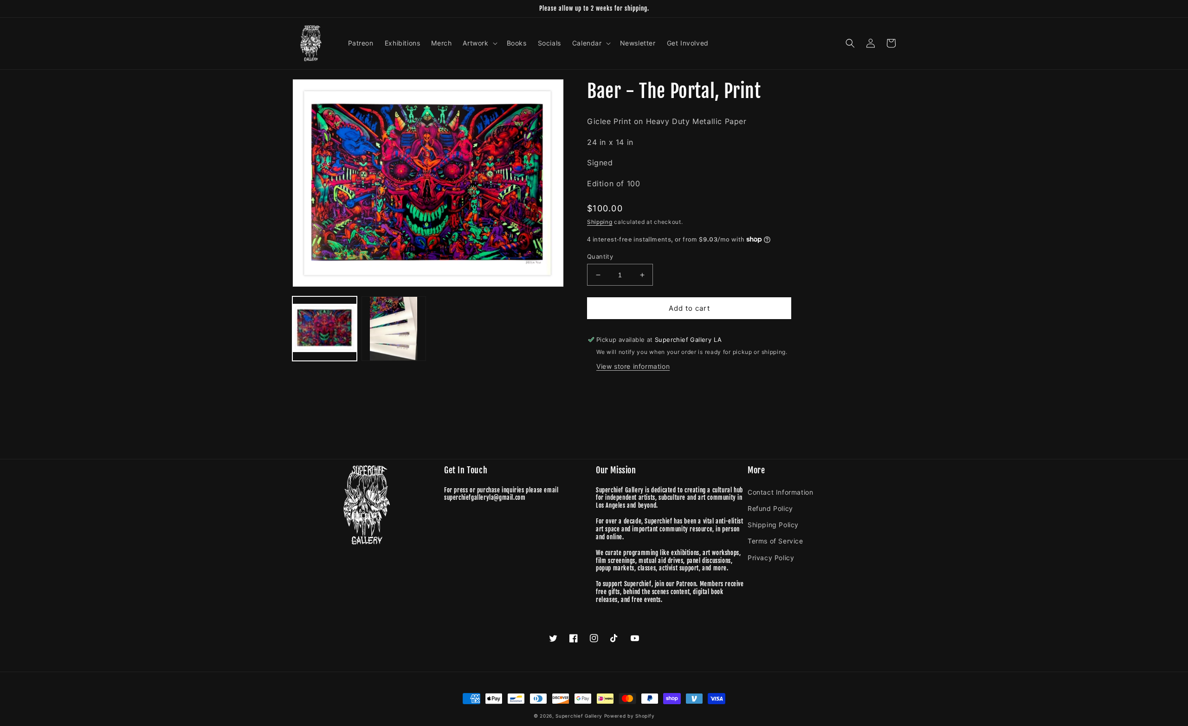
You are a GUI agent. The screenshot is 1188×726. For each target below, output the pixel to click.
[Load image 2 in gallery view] (394, 328)
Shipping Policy (773, 525)
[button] (479, 43)
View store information (633, 366)
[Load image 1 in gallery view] (324, 328)
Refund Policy (770, 508)
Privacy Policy (771, 558)
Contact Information (780, 492)
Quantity (600, 256)
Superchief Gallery (578, 716)
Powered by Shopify (629, 716)
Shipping (600, 221)
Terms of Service (775, 541)
